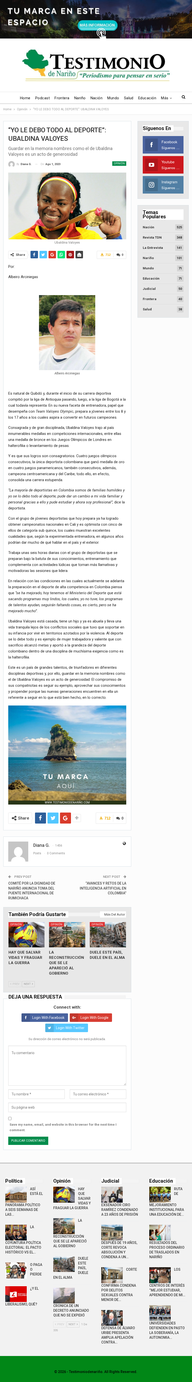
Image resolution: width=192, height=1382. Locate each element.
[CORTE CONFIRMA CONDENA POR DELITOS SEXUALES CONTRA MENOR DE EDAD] (112, 1275)
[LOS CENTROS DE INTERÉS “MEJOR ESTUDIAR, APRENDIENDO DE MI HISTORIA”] (160, 1275)
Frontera (62, 98)
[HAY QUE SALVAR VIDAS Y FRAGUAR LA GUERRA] (26, 934)
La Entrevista (153, 248)
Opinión (119, 163)
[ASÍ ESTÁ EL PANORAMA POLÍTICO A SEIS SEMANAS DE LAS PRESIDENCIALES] (16, 1195)
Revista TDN (152, 237)
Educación (147, 98)
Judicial (149, 289)
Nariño (80, 98)
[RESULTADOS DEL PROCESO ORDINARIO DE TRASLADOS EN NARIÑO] (160, 1233)
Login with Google (94, 1018)
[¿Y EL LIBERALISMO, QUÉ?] (16, 1294)
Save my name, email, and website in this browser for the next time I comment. (63, 1127)
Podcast (42, 98)
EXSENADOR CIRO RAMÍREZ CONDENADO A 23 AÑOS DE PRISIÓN (119, 1209)
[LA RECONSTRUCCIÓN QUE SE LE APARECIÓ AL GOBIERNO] (67, 934)
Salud (129, 98)
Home (25, 98)
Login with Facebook (48, 1018)
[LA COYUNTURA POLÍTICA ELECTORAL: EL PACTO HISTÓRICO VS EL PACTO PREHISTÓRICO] (16, 1233)
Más (164, 98)
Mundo (113, 98)
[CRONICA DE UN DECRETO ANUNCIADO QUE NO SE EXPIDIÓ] (64, 1296)
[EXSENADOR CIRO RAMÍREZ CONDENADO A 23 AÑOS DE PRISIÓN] (112, 1195)
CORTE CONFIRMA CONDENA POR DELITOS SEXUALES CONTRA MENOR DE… (119, 1284)
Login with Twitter (70, 1028)
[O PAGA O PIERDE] (16, 1270)
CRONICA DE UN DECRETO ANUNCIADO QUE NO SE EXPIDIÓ (71, 1310)
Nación (96, 98)
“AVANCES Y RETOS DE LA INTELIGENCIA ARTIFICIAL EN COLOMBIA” (103, 888)
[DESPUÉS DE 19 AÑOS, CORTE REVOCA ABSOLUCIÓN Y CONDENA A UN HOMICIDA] (112, 1233)
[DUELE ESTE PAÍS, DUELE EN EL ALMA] (108, 934)
